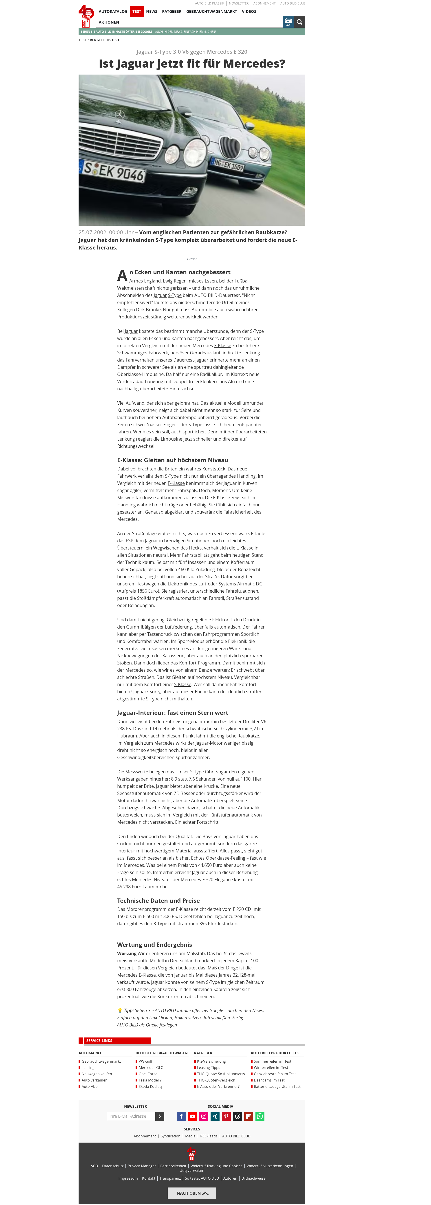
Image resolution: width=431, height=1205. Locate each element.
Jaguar (160, 295)
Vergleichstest (104, 40)
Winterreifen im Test (271, 1068)
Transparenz (170, 1178)
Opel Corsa (148, 1074)
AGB (94, 1166)
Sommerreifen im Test (272, 1061)
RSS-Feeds (209, 1136)
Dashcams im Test (269, 1080)
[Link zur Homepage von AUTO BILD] (86, 16)
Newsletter (239, 3)
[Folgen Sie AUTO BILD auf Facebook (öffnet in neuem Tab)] (181, 1116)
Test (83, 40)
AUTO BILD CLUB (292, 3)
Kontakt (148, 1178)
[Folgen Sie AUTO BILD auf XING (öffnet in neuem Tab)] (215, 1116)
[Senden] (159, 1116)
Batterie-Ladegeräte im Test (277, 1086)
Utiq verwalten (192, 1170)
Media (190, 1136)
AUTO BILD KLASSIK (209, 3)
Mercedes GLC (151, 1068)
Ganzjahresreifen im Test (275, 1074)
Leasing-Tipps (208, 1068)
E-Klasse (222, 345)
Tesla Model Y (150, 1080)
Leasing (88, 1068)
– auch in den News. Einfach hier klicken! (148, 31)
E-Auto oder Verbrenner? (218, 1086)
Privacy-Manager (142, 1166)
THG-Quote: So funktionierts (221, 1074)
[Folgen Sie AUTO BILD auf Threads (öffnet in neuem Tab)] (237, 1116)
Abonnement (264, 3)
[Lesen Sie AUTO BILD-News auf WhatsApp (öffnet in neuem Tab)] (259, 1116)
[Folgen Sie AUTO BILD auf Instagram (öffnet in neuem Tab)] (203, 1116)
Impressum (128, 1178)
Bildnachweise (254, 1178)
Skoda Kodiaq (150, 1086)
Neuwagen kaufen (97, 1074)
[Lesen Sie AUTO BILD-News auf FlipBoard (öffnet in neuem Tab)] (248, 1116)
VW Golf (145, 1061)
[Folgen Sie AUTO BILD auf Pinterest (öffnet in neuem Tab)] (226, 1116)
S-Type (175, 295)
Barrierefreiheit (173, 1166)
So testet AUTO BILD (202, 1178)
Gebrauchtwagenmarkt (101, 1061)
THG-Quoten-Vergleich (216, 1080)
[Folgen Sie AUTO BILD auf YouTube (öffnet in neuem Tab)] (192, 1116)
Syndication (170, 1136)
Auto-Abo (90, 1086)
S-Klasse (182, 684)
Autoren (230, 1178)
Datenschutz (112, 1166)
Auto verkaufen (95, 1080)
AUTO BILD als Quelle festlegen (147, 1025)
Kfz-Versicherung (211, 1061)
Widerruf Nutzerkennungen (270, 1166)
